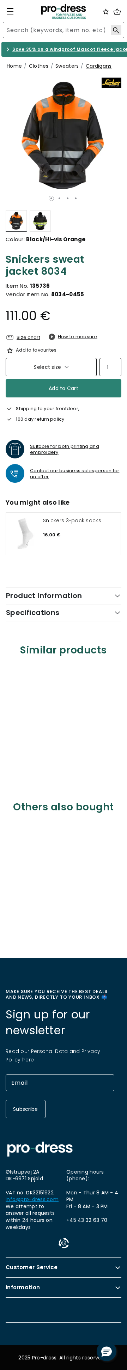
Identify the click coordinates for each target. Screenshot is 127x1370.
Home (14, 65)
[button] (106, 1351)
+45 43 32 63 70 (86, 1220)
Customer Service (32, 1267)
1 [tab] (51, 198)
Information (23, 1287)
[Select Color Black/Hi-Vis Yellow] (40, 221)
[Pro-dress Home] (63, 11)
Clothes (39, 65)
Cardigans (99, 65)
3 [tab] (67, 198)
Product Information (44, 596)
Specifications (33, 612)
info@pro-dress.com (32, 1199)
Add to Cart (63, 388)
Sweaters (67, 65)
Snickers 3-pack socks (72, 521)
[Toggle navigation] (10, 11)
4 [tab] (75, 198)
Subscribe (25, 1109)
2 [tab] (59, 198)
